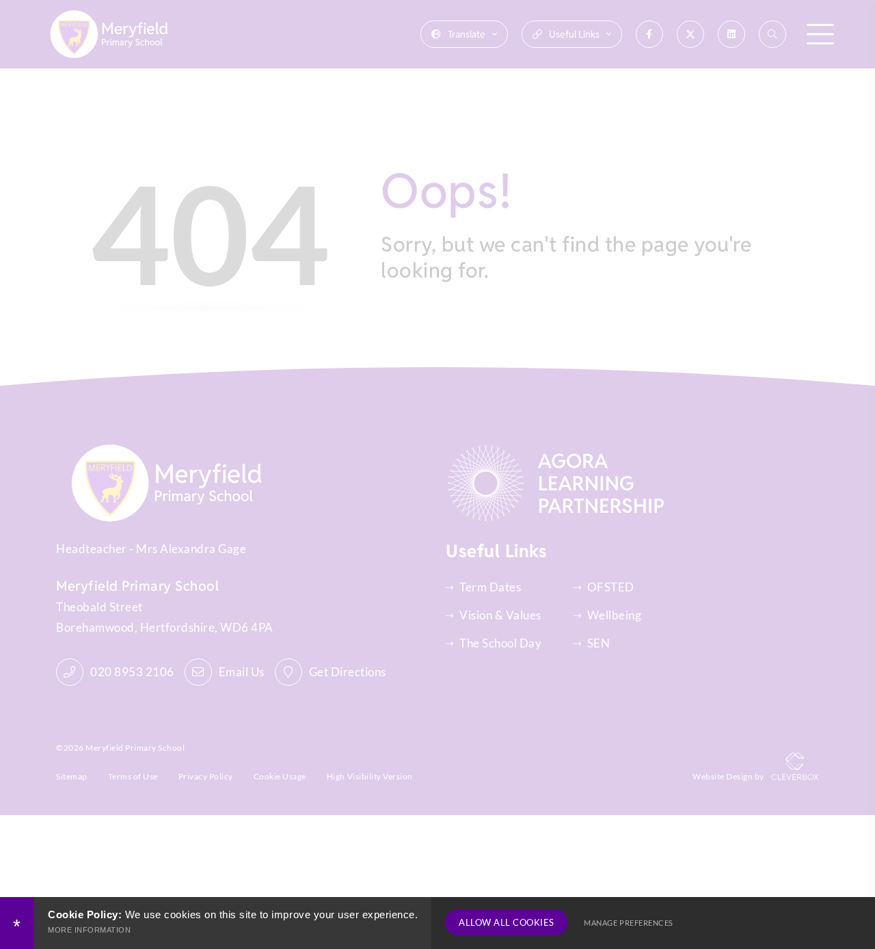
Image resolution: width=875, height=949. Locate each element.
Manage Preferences (628, 922)
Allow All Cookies (506, 922)
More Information (89, 930)
